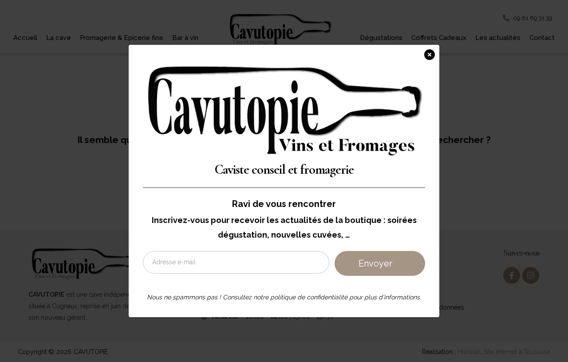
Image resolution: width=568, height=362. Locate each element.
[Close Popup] (431, 53)
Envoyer (375, 263)
